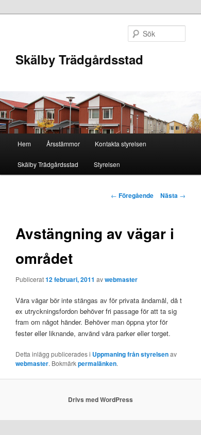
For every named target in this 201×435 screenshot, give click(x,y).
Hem (24, 143)
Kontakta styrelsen (120, 143)
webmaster (121, 279)
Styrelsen (107, 164)
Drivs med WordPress (100, 399)
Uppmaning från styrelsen (130, 354)
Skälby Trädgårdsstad (79, 59)
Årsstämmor (63, 143)
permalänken (97, 363)
